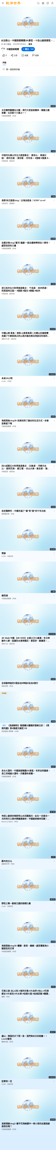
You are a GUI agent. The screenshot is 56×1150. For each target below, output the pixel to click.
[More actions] (54, 110)
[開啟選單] (3, 3)
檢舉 (37, 55)
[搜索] (38, 3)
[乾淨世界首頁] (13, 3)
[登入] (52, 3)
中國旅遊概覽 (13, 49)
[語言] (43, 3)
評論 (4, 62)
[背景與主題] (48, 3)
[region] (28, 22)
